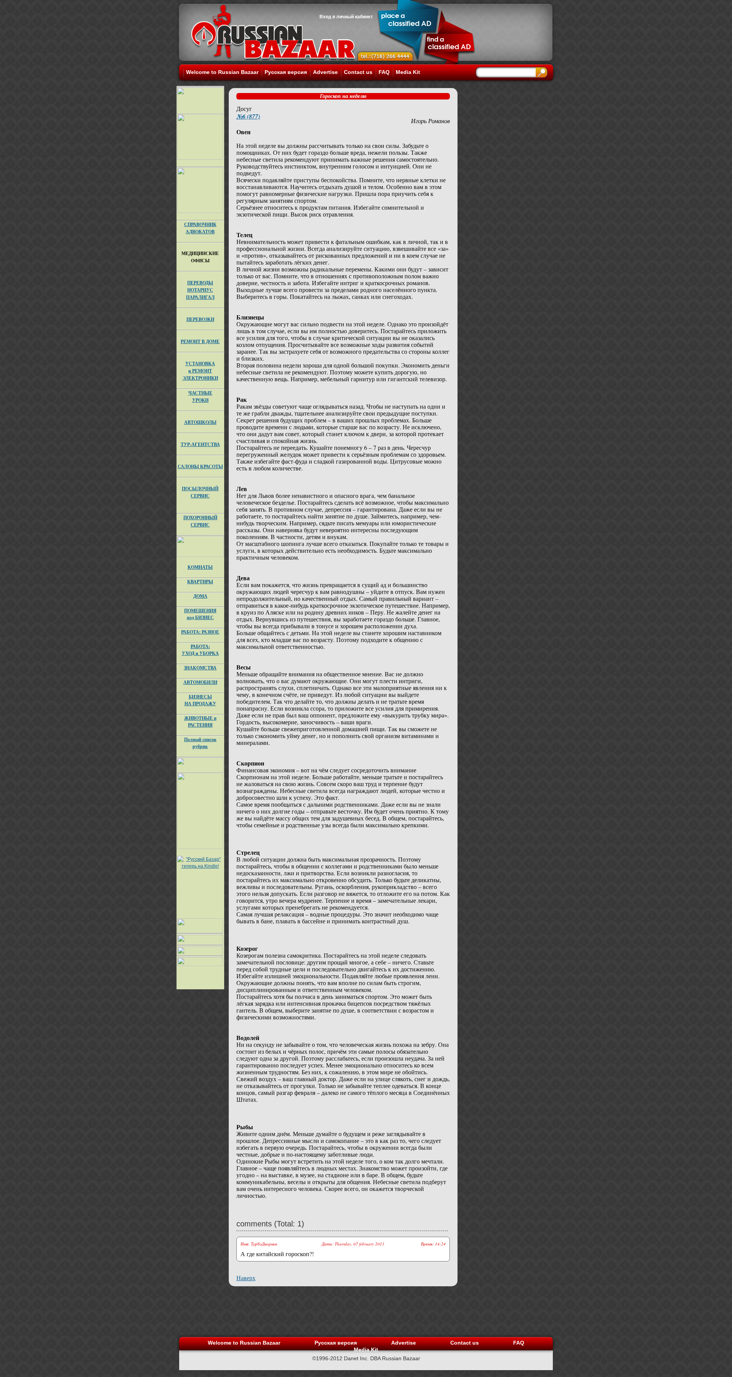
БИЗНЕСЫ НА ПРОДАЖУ (200, 700)
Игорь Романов (430, 121)
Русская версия (286, 72)
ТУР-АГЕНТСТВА (200, 444)
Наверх (245, 1278)
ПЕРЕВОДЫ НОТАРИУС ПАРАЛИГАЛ (200, 289)
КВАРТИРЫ (200, 581)
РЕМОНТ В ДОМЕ (200, 341)
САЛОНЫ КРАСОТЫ (200, 466)
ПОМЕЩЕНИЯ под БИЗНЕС (200, 614)
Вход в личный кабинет (346, 16)
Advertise (325, 72)
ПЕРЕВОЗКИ (200, 319)
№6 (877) (248, 116)
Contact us (358, 72)
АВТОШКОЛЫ (200, 422)
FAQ (384, 72)
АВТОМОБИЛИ (200, 682)
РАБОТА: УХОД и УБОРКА (200, 649)
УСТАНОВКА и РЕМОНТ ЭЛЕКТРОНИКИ (200, 370)
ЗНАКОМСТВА (200, 667)
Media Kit (408, 72)
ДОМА (200, 596)
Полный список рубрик (200, 742)
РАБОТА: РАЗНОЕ (200, 632)
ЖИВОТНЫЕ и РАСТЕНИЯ (200, 721)
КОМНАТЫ (200, 567)
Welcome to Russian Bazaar (222, 72)
